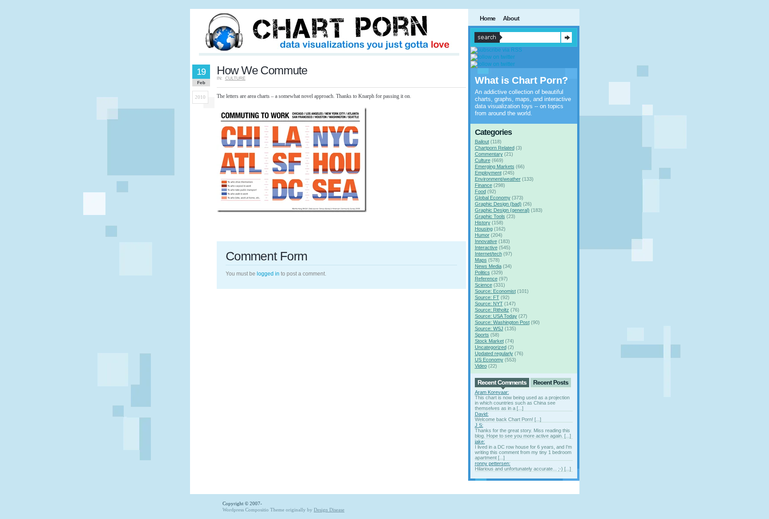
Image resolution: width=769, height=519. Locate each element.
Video (481, 366)
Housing (484, 228)
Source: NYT (489, 303)
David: (482, 414)
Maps (481, 260)
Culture (235, 78)
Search (566, 37)
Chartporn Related (494, 147)
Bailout (482, 141)
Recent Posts (550, 382)
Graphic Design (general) (502, 210)
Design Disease (329, 509)
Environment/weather (498, 179)
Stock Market (489, 341)
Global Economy (492, 197)
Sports (482, 334)
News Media (488, 266)
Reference (486, 278)
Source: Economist (495, 291)
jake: (480, 441)
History (482, 222)
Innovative (486, 241)
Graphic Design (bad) (498, 204)
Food (480, 191)
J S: (479, 425)
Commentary (489, 154)
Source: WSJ (489, 328)
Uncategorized (490, 347)
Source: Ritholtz (492, 309)
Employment (488, 172)
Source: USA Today (496, 316)
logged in (268, 274)
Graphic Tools (490, 216)
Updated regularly (494, 353)
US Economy (489, 359)
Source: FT (487, 297)
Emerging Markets (494, 166)
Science (483, 285)
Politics (482, 272)
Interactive (486, 247)
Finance (483, 185)
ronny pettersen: (492, 463)
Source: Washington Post (502, 322)
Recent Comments (502, 382)
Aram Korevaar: (492, 392)
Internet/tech (488, 253)
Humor (482, 235)
